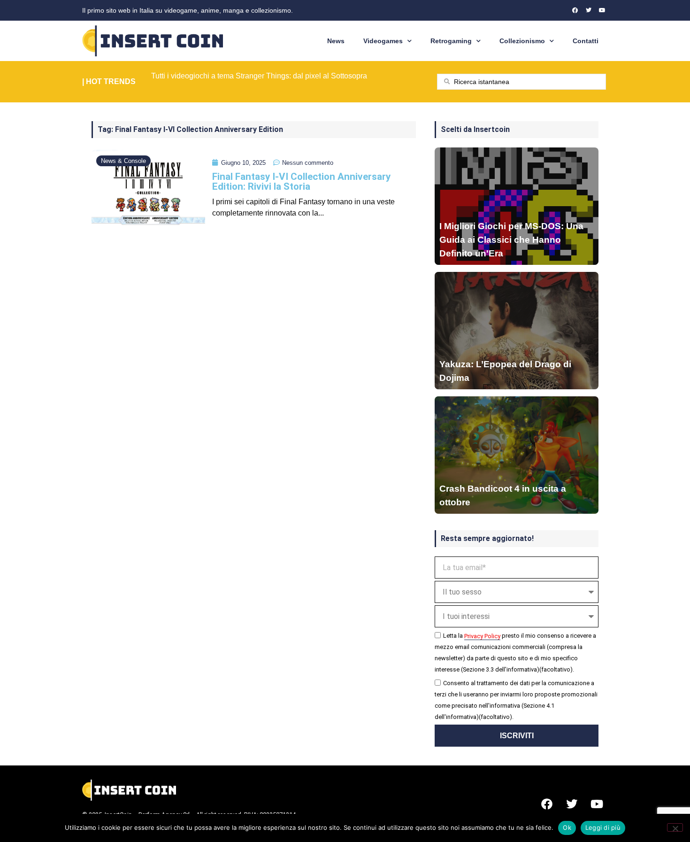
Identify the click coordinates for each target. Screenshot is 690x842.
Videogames (383, 41)
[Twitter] (588, 10)
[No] (675, 827)
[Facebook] (575, 10)
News (336, 41)
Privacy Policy (482, 636)
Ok (567, 827)
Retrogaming (451, 41)
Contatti (585, 41)
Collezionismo (522, 41)
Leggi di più (603, 827)
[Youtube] (602, 10)
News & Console (123, 160)
